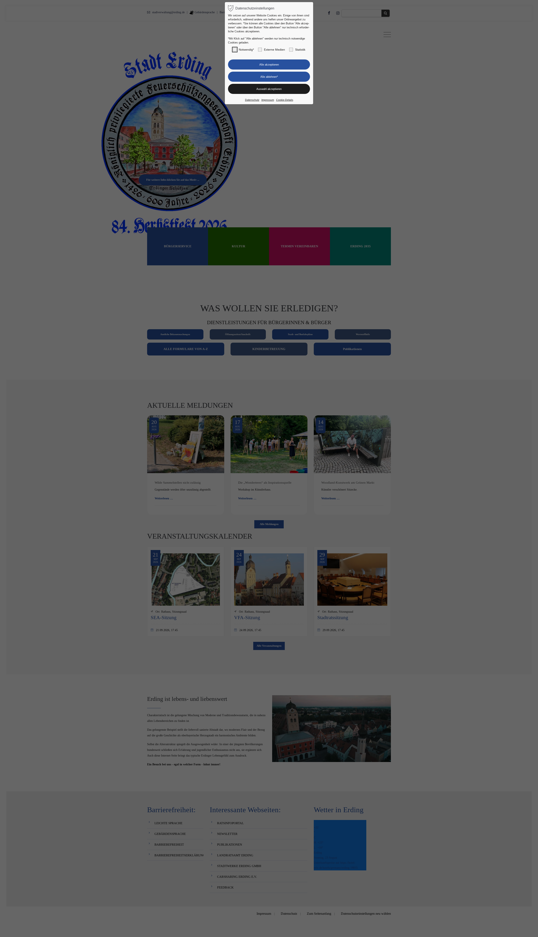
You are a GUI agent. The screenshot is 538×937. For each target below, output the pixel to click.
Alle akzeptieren (269, 64)
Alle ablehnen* (269, 76)
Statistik (300, 49)
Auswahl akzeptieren (269, 89)
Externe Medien (274, 49)
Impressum (267, 100)
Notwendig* (246, 49)
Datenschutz (252, 100)
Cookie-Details (284, 100)
